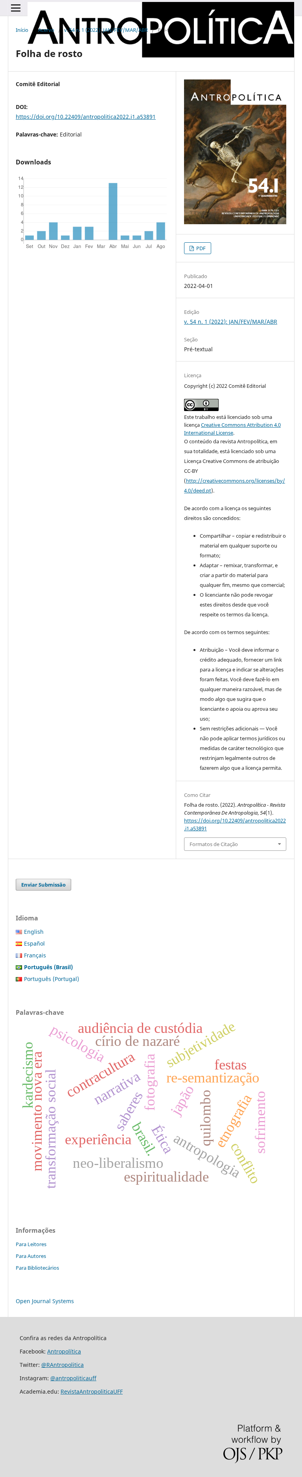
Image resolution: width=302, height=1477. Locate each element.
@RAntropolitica (62, 1364)
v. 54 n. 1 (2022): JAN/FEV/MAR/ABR (106, 29)
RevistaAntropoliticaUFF (92, 1391)
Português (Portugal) (51, 979)
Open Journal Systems (45, 1301)
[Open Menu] (16, 8)
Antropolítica (64, 1351)
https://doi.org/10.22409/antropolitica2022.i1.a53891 (86, 116)
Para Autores (31, 1255)
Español (34, 943)
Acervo (46, 29)
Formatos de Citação (214, 844)
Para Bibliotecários (37, 1267)
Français (35, 955)
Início (22, 29)
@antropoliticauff (73, 1378)
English (34, 931)
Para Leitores (31, 1244)
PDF (200, 248)
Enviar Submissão (43, 884)
